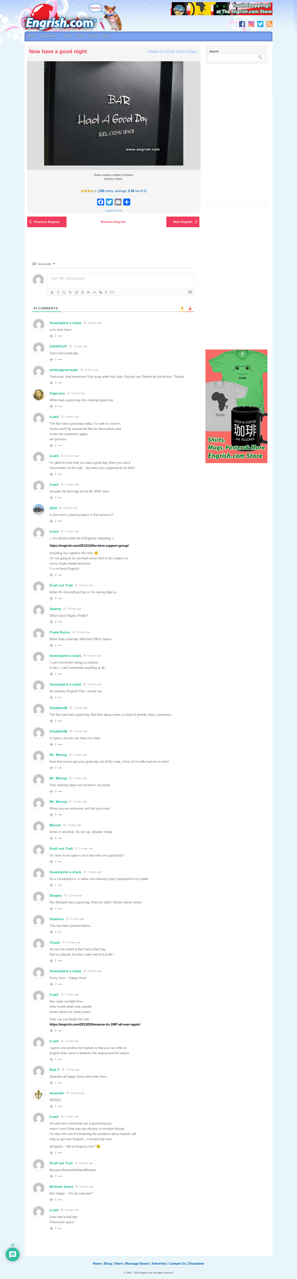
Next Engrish (182, 222)
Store (80, 36)
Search (213, 51)
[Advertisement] (236, 136)
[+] (112, 292)
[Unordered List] (82, 292)
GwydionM (58, 708)
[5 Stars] (95, 191)
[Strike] (70, 292)
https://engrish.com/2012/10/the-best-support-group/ (89, 545)
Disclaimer (196, 1263)
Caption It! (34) (113, 210)
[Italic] (58, 292)
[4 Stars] (92, 191)
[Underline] (64, 292)
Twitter (260, 24)
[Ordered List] (76, 292)
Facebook (242, 24)
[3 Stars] (89, 191)
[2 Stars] (85, 191)
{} (106, 292)
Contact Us (177, 1263)
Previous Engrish (47, 222)
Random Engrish (113, 222)
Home (31, 36)
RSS (269, 24)
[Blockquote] (88, 292)
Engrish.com (69, 19)
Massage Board (137, 1263)
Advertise (159, 1263)
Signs (192, 51)
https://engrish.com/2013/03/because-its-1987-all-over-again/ (95, 1024)
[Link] (101, 292)
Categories (48, 36)
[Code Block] (95, 292)
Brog (68, 36)
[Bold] (52, 292)
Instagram (251, 24)
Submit (93, 36)
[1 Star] (82, 191)
